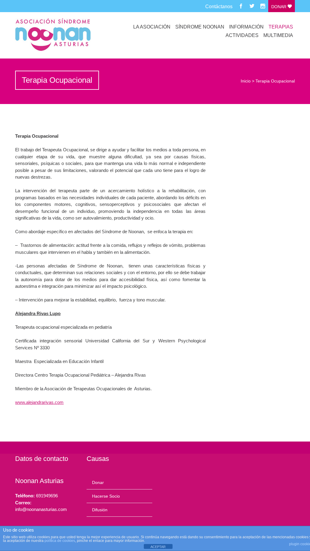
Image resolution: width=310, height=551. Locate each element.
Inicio (246, 81)
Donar (279, 6)
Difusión (99, 509)
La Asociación (151, 26)
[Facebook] (241, 6)
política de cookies (60, 541)
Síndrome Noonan (199, 26)
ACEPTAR (158, 547)
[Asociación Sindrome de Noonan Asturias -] (57, 35)
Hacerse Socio (106, 496)
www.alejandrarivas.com (39, 402)
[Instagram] (262, 6)
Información (246, 26)
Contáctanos (218, 6)
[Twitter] (251, 6)
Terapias (281, 26)
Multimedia (278, 35)
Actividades (242, 35)
